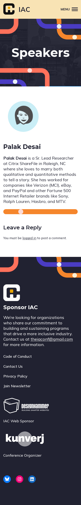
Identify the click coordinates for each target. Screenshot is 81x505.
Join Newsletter (17, 386)
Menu (65, 9)
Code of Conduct (17, 356)
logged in (29, 238)
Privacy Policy (15, 376)
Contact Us (13, 366)
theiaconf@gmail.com (52, 339)
